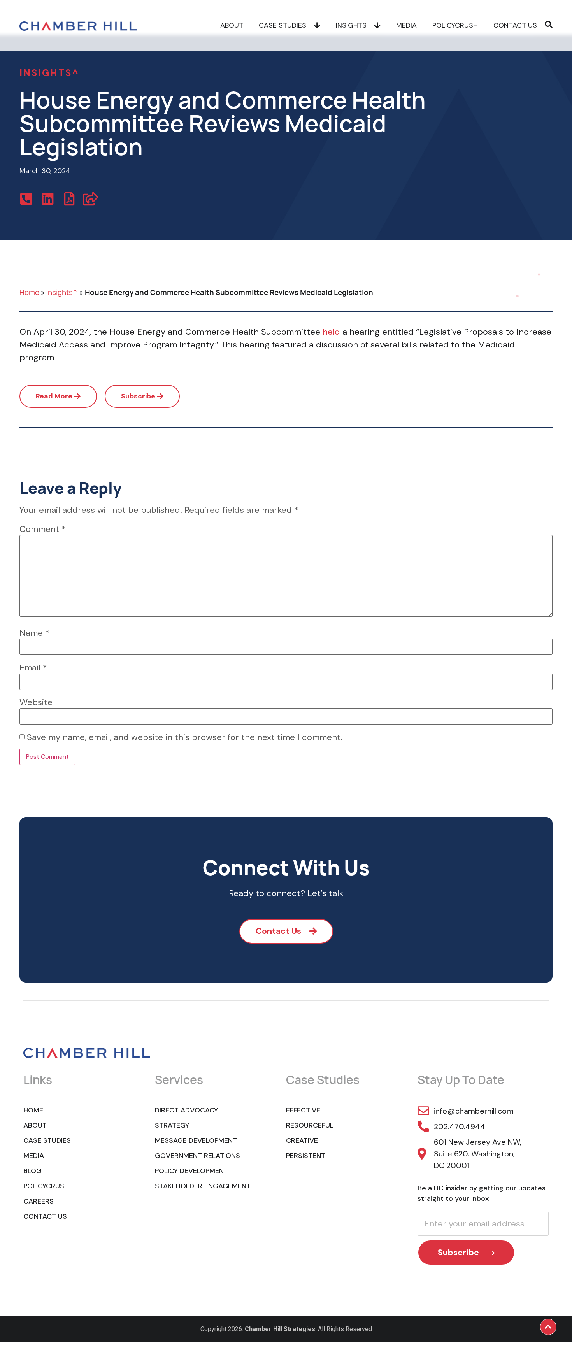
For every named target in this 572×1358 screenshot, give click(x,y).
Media (406, 25)
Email (33, 667)
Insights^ (62, 292)
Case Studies (282, 25)
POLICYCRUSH (455, 25)
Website (36, 702)
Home (29, 292)
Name (34, 633)
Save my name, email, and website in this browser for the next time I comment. (184, 737)
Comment (42, 529)
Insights (351, 25)
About (231, 25)
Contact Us (515, 25)
